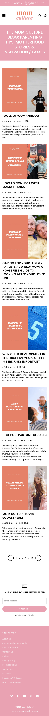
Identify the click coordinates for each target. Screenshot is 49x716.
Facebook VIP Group (12, 678)
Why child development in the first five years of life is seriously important (23, 358)
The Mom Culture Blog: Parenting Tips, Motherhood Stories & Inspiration (23, 42)
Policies (5, 656)
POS (12, 711)
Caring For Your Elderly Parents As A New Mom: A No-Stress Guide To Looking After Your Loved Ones (23, 270)
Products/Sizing (9, 665)
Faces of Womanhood (20, 116)
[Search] (39, 15)
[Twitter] (11, 696)
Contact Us (7, 652)
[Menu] (4, 15)
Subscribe (24, 609)
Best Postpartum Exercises (24, 435)
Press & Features (10, 647)
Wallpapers (7, 669)
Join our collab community (14, 643)
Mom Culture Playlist (12, 682)
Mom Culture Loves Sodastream (18, 516)
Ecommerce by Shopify (28, 711)
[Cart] (45, 15)
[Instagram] (31, 696)
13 (32, 558)
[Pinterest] (37, 696)
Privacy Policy (8, 660)
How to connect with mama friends (20, 185)
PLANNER (6, 673)
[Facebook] (18, 696)
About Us (6, 639)
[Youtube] (24, 696)
